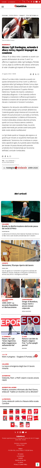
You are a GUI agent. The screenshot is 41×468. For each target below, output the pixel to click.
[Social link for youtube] (37, 1)
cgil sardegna (9, 160)
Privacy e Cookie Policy (20, 464)
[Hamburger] (2, 7)
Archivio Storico (13, 15)
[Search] (24, 2)
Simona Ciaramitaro (26, 311)
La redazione (11, 2)
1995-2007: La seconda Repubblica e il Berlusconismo (10, 305)
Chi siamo (20, 454)
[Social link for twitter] (29, 1)
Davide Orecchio (5, 231)
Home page (5, 15)
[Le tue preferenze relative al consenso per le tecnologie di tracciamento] (37, 464)
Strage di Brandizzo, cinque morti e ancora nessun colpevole (30, 305)
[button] (31, 74)
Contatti (4, 2)
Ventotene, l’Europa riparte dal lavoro (18, 265)
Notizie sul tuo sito (20, 460)
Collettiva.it (20, 436)
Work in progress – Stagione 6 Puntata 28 (18, 357)
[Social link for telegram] (39, 1)
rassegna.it (22, 15)
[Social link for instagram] (34, 1)
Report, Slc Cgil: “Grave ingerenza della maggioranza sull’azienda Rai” (9, 342)
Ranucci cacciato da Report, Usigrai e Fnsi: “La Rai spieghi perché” (30, 342)
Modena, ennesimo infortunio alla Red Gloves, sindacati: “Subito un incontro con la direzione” (20, 390)
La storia (20, 462)
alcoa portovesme (8, 162)
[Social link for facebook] (31, 1)
